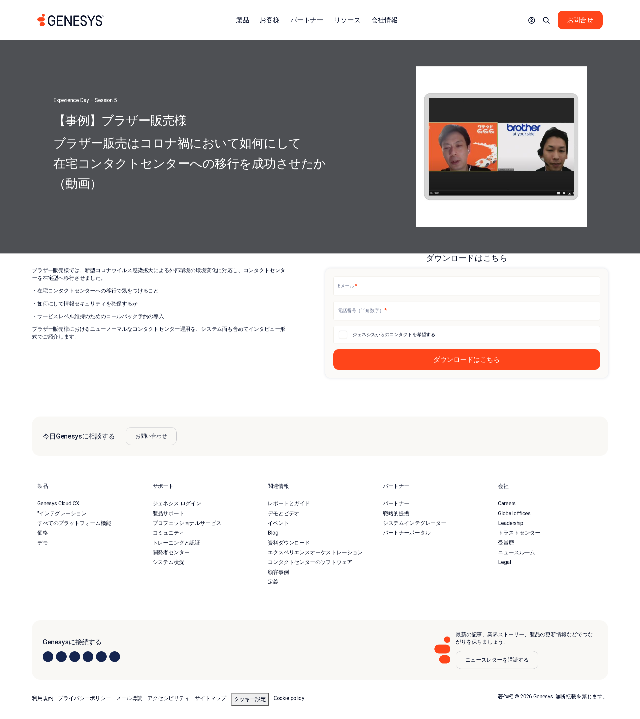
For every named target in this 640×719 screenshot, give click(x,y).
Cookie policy (289, 698)
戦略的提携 (396, 513)
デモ (42, 543)
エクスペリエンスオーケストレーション (315, 552)
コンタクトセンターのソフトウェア (310, 562)
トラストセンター (519, 533)
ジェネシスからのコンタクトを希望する (393, 334)
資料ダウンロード (289, 543)
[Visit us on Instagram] (61, 656)
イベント (278, 523)
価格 (42, 533)
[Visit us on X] (74, 656)
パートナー (396, 503)
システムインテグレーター (414, 523)
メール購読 (129, 698)
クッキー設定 (250, 699)
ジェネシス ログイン (177, 503)
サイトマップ (210, 698)
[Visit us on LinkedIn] (48, 656)
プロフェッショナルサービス (187, 523)
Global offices (514, 513)
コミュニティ (168, 533)
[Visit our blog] (114, 656)
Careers (507, 503)
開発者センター (171, 552)
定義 (273, 582)
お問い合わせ (151, 436)
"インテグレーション (61, 513)
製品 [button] (242, 20)
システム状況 (168, 562)
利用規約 (42, 698)
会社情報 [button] (384, 20)
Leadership (510, 523)
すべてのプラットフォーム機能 (74, 523)
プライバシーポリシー (84, 698)
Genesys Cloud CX (58, 503)
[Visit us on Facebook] (88, 656)
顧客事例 (278, 572)
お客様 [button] (270, 20)
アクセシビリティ (168, 698)
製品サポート (168, 513)
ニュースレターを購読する (497, 660)
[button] (531, 20)
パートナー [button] (306, 20)
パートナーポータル (407, 533)
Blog (273, 533)
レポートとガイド (289, 503)
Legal (504, 562)
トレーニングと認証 (176, 543)
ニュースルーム (516, 552)
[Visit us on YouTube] (101, 656)
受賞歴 (506, 543)
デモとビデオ (283, 513)
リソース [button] (347, 20)
